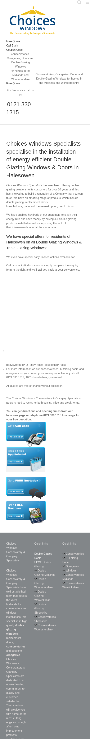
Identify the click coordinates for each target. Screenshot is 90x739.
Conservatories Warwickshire (73, 585)
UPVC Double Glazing (42, 564)
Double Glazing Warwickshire (42, 596)
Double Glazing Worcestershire (43, 583)
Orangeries (72, 566)
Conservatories (75, 553)
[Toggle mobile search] (79, 2)
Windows (71, 570)
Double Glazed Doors (43, 556)
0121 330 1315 (18, 108)
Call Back (12, 45)
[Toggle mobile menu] (88, 2)
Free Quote (13, 41)
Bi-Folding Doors (70, 560)
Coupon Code (14, 49)
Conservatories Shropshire (45, 619)
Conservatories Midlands (73, 577)
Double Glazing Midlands (44, 572)
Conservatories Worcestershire (45, 627)
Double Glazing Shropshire (40, 608)
